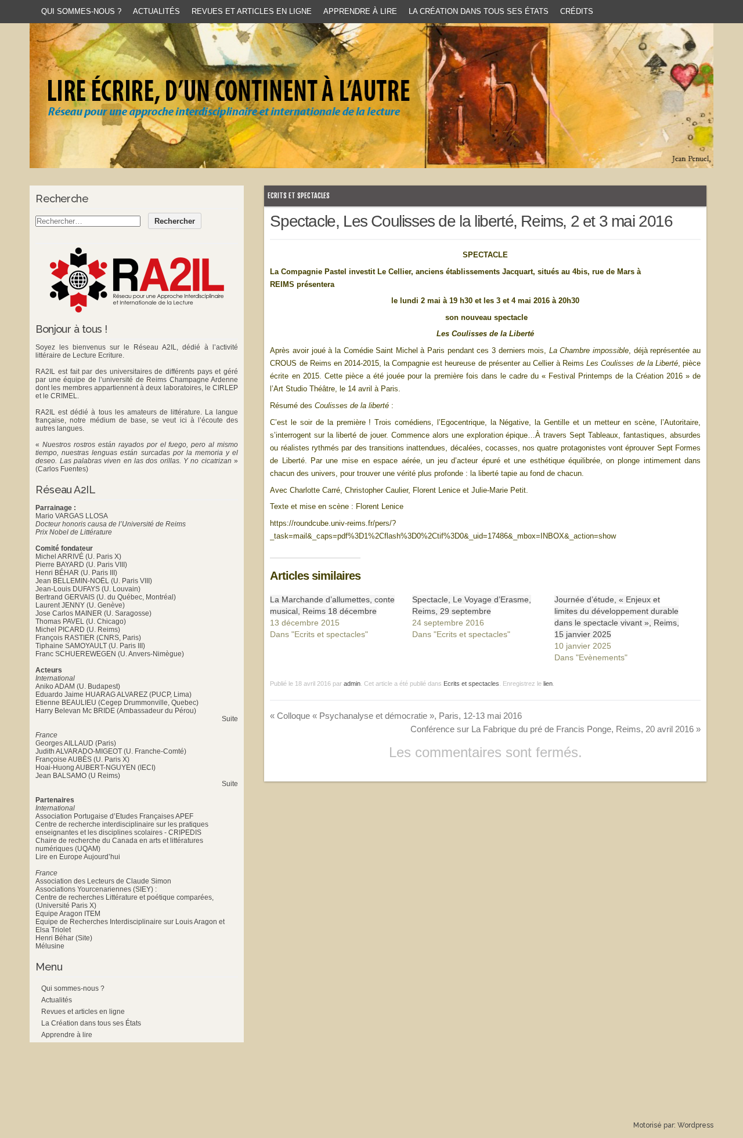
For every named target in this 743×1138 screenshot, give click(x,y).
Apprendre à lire (360, 11)
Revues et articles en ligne (252, 11)
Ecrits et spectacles (299, 195)
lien (548, 683)
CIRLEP (225, 388)
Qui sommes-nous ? (81, 11)
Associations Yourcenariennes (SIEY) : (96, 889)
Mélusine (49, 946)
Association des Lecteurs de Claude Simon (103, 881)
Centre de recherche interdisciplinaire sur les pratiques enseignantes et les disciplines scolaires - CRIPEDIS (121, 828)
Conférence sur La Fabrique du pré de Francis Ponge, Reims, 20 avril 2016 (555, 729)
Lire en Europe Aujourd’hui (77, 857)
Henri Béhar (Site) (63, 938)
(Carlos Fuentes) (61, 469)
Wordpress (695, 1125)
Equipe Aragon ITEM (67, 914)
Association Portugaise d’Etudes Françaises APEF (114, 816)
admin (352, 683)
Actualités (156, 11)
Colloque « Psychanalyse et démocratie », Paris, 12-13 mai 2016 (396, 716)
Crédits (576, 11)
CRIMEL (64, 396)
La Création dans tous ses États (479, 11)
